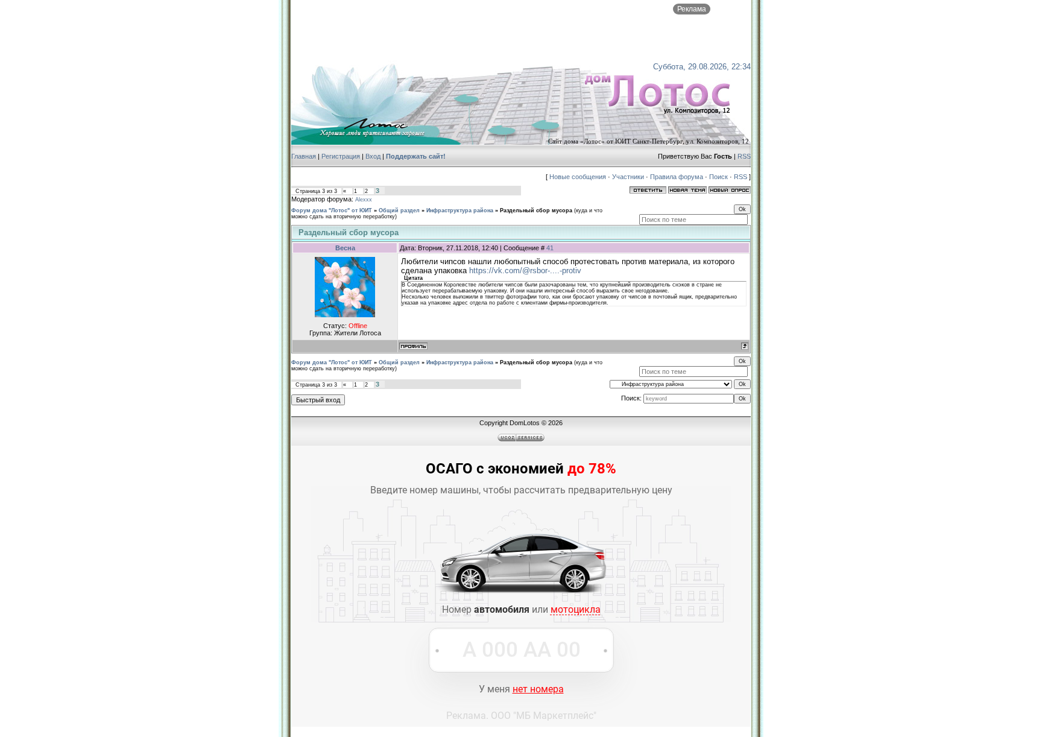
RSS (744, 156)
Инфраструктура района (459, 210)
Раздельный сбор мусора (536, 210)
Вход (372, 156)
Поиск (718, 176)
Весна (345, 247)
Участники (628, 176)
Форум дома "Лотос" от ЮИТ (331, 210)
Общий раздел (399, 210)
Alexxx (363, 200)
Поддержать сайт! (416, 156)
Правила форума (676, 176)
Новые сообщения (577, 176)
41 (550, 247)
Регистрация (340, 156)
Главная (303, 156)
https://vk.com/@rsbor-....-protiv (525, 270)
